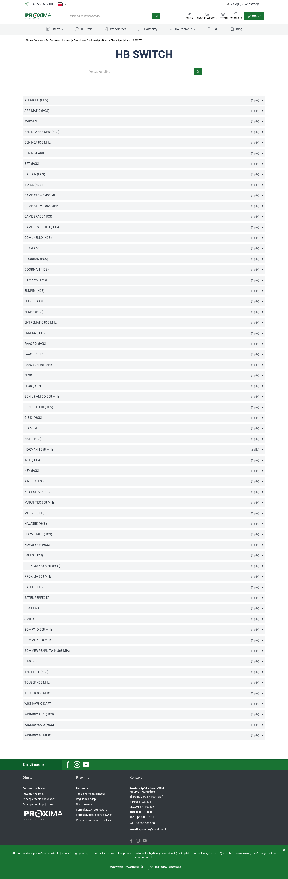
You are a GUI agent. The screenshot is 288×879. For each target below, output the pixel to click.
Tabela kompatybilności (90, 793)
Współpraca (118, 29)
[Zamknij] (284, 850)
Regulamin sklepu (86, 799)
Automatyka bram (34, 788)
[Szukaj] (156, 16)
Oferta (56, 29)
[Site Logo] (38, 15)
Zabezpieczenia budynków (39, 799)
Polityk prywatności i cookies (93, 820)
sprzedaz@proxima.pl (152, 829)
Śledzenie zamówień (207, 17)
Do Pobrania (183, 29)
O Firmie (86, 29)
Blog (239, 29)
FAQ (215, 29)
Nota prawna (84, 804)
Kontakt (189, 17)
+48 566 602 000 (42, 4)
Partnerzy (150, 29)
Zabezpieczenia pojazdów (38, 804)
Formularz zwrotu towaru (91, 809)
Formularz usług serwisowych (94, 814)
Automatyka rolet (33, 793)
